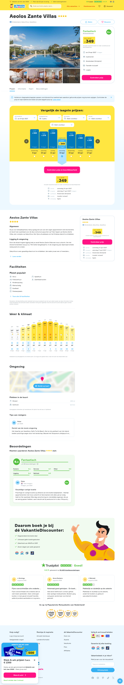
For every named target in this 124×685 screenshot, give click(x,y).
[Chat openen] (120, 681)
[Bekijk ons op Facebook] (92, 678)
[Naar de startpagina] (18, 6)
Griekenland (16, 22)
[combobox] (45, 6)
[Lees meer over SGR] (113, 2)
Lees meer (57, 99)
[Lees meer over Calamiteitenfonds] (103, 648)
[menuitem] (96, 52)
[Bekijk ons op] (98, 678)
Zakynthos (25, 22)
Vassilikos (33, 22)
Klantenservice (89, 6)
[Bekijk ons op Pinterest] (103, 678)
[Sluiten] (34, 660)
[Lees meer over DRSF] (32, 553)
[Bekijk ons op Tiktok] (108, 678)
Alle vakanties (72, 6)
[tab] (12, 88)
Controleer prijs (96, 78)
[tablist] (62, 88)
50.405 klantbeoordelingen (70, 570)
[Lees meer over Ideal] (27, 553)
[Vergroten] (76, 64)
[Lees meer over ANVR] (111, 2)
